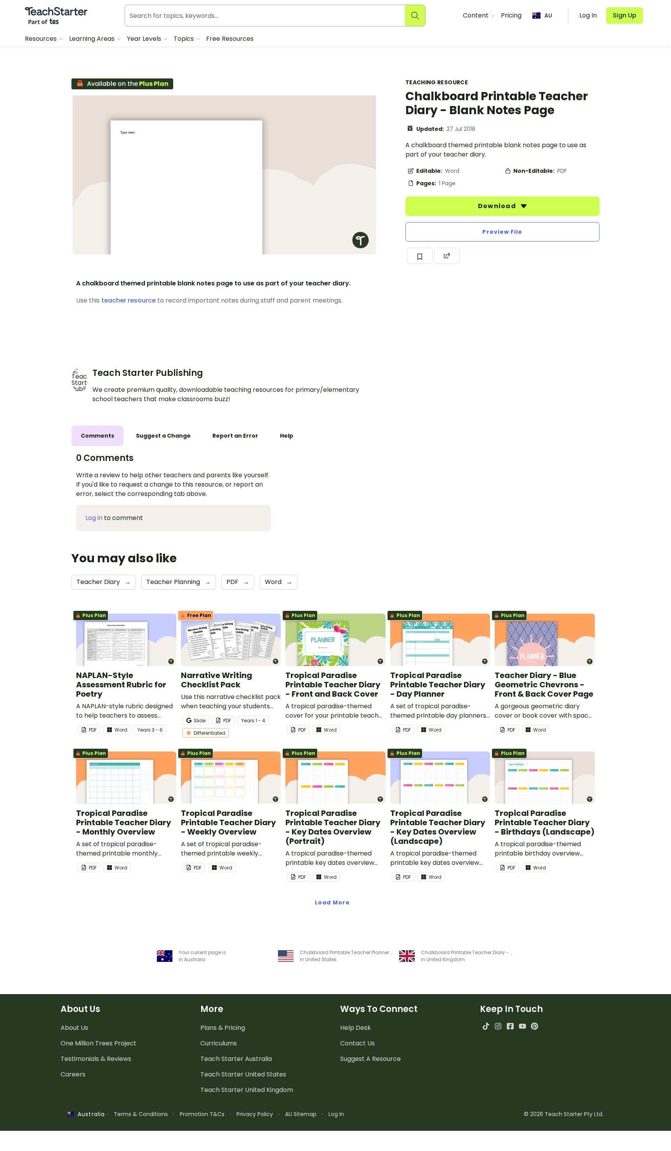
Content (476, 15)
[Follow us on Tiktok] (486, 1026)
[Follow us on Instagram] (498, 1026)
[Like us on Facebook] (510, 1026)
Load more (332, 902)
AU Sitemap (300, 1114)
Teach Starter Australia (236, 1058)
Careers (73, 1074)
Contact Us (357, 1043)
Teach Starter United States (243, 1074)
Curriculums (218, 1043)
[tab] (97, 436)
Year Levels (145, 38)
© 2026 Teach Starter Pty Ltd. (563, 1114)
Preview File (502, 232)
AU (548, 15)
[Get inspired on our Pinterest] (534, 1026)
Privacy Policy (254, 1114)
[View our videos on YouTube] (522, 1026)
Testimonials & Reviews (96, 1058)
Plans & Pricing (222, 1027)
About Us (74, 1027)
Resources (41, 38)
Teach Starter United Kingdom (246, 1089)
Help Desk (355, 1027)
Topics (184, 38)
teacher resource (128, 300)
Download (498, 206)
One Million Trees (98, 1043)
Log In (336, 1114)
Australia (89, 1114)
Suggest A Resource (370, 1058)
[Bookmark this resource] (420, 256)
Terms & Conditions (141, 1114)
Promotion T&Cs (202, 1114)
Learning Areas (92, 38)
